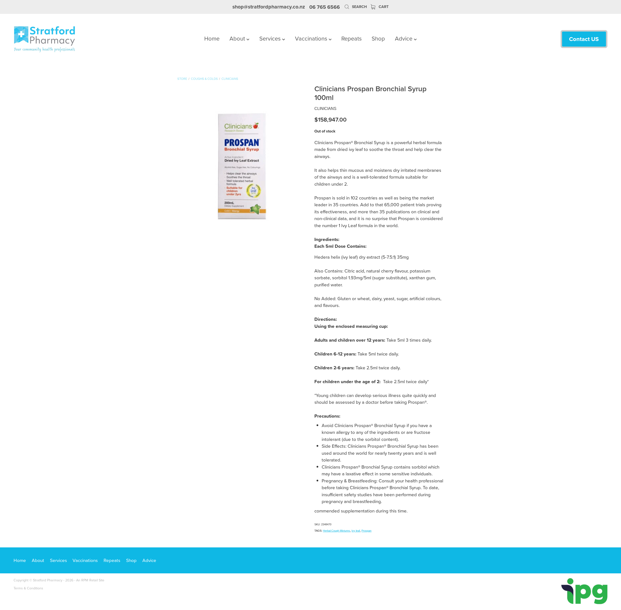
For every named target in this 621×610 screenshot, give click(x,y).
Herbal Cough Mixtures (336, 530)
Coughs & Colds (204, 78)
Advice (404, 38)
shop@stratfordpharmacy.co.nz (268, 7)
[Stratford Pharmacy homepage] (73, 39)
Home (212, 38)
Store (182, 78)
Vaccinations (312, 38)
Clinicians (229, 78)
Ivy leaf (355, 530)
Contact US (584, 39)
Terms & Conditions (28, 588)
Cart (383, 6)
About (237, 38)
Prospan (366, 530)
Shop (378, 38)
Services (270, 38)
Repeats (351, 38)
